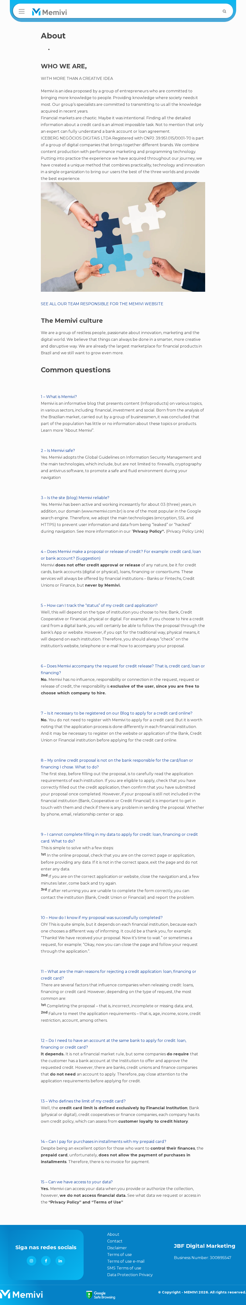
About (113, 1234)
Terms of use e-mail (126, 1261)
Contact (115, 1241)
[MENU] (22, 11)
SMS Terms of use (124, 1268)
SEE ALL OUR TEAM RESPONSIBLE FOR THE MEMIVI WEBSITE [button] (102, 304)
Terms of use (119, 1254)
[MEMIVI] (49, 13)
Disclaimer (117, 1248)
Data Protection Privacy (130, 1275)
